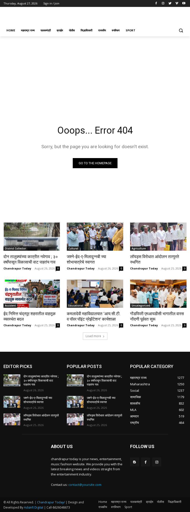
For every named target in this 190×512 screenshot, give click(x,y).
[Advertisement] (129, 16)
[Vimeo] (177, 3)
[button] (181, 30)
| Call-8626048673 (57, 507)
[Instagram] (163, 3)
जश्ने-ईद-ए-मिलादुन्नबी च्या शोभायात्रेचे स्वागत (86, 259)
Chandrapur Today (17, 268)
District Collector (15, 248)
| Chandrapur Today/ (50, 502)
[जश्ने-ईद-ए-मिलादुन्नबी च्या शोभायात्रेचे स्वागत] (95, 237)
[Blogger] (134, 462)
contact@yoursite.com (84, 484)
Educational (75, 305)
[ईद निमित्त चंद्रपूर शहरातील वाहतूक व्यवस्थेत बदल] (31, 294)
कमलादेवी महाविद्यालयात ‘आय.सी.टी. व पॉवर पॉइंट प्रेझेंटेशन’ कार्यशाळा (93, 316)
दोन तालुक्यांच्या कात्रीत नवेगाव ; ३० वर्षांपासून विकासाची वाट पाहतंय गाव (30, 259)
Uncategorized (141, 305)
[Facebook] (156, 3)
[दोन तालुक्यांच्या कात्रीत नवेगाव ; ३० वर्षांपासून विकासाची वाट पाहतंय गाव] (31, 237)
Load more (93, 336)
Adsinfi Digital (34, 507)
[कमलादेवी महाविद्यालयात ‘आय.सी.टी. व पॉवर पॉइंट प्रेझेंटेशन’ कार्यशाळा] (95, 294)
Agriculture (139, 248)
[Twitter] (170, 3)
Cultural (73, 248)
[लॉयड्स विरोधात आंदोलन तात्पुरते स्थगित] (158, 237)
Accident (10, 305)
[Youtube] (184, 3)
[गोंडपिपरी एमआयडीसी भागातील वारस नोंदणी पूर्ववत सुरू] (158, 294)
